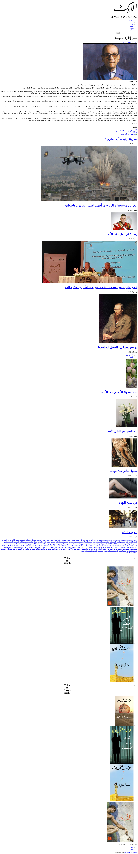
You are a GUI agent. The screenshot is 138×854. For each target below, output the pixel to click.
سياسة (131, 21)
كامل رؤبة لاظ (67, 549)
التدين (118, 542)
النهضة (78, 543)
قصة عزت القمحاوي (87, 549)
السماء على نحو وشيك (76, 542)
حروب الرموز (133, 132)
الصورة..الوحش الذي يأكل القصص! (126, 130)
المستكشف (111, 543)
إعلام (131, 24)
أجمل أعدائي (92, 540)
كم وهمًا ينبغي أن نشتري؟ (121, 139)
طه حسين (122, 547)
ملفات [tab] (131, 357)
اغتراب (135, 542)
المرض (126, 543)
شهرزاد (20, 545)
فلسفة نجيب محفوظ (130, 549)
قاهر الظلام (101, 549)
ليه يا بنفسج (20, 549)
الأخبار (131, 542)
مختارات (130, 29)
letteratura (116, 540)
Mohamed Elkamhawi (130, 852)
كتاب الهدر (28, 549)
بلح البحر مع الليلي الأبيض (121, 431)
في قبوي (112, 549)
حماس (126, 545)
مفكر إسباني (122, 551)
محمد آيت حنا (8, 549)
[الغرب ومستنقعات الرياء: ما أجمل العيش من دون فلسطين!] (89, 201)
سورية (34, 545)
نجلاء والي (108, 551)
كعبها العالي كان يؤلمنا (123, 471)
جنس (4, 543)
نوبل (94, 551)
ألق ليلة (39, 540)
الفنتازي (34, 542)
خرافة (122, 545)
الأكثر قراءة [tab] (129, 355)
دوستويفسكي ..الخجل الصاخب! (117, 347)
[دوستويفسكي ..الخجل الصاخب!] (118, 342)
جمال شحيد (9, 543)
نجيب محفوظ (100, 551)
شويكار (16, 545)
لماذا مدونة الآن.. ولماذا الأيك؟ (118, 392)
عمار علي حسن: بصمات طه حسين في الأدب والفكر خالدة (101, 287)
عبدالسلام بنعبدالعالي (93, 547)
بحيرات (68, 543)
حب (136, 545)
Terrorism (134, 540)
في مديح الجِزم (127, 502)
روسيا (76, 545)
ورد (82, 551)
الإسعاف (122, 542)
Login (131, 847)
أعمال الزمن (54, 540)
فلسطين (16, 547)
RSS (132, 849)
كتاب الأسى (58, 549)
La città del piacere (106, 540)
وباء (84, 551)
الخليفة (101, 542)
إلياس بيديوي (11, 540)
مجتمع (131, 26)
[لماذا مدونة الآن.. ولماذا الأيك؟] (131, 387)
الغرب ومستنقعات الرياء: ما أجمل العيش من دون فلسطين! (100, 205)
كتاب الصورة (43, 549)
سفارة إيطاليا (48, 545)
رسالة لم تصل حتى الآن (122, 234)
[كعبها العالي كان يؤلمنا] (124, 466)
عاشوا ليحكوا (115, 547)
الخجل (106, 542)
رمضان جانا (81, 545)
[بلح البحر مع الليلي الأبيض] (126, 426)
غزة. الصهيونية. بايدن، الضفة (28, 547)
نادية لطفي (114, 551)
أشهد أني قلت (62, 540)
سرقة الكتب (56, 545)
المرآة (130, 543)
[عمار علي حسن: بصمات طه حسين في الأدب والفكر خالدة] (89, 282)
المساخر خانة (119, 543)
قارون (107, 549)
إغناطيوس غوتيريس (21, 540)
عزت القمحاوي (123, 42)
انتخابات (72, 543)
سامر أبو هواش (65, 545)
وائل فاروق (89, 551)
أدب (132, 22)
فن (123, 549)
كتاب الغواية (35, 549)
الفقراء (40, 542)
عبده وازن (83, 547)
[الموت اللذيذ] (123, 527)
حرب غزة (131, 545)
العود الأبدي (54, 542)
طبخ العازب (129, 547)
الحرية (110, 542)
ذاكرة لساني (107, 545)
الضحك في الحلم (63, 542)
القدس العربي (27, 542)
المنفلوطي (95, 543)
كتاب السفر (51, 549)
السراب (85, 542)
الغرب (48, 542)
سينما (25, 545)
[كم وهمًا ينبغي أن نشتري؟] (128, 134)
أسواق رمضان (71, 540)
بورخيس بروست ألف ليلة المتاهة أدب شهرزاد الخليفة (39, 543)
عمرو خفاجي (49, 547)
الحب (114, 542)
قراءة (95, 549)
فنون (131, 28)
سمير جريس (40, 545)
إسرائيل (34, 540)
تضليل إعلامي (18, 543)
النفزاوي (82, 543)
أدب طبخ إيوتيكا (80, 540)
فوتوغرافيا (118, 549)
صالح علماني (9, 545)
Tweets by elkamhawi (130, 552)
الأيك (127, 542)
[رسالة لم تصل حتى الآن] (124, 229)
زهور (72, 545)
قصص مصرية (76, 549)
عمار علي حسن (58, 547)
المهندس (88, 543)
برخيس (63, 543)
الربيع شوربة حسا (93, 542)
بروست (58, 543)
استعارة (4, 540)
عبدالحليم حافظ (105, 547)
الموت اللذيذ (129, 532)
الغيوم (44, 542)
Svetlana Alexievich (125, 540)
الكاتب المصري (18, 542)
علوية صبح (67, 547)
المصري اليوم (103, 543)
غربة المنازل (41, 547)
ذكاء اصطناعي (98, 545)
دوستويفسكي (115, 545)
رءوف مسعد (89, 545)
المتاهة (11, 542)
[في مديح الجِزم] (123, 498)
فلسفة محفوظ (8, 547)
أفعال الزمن (45, 540)
